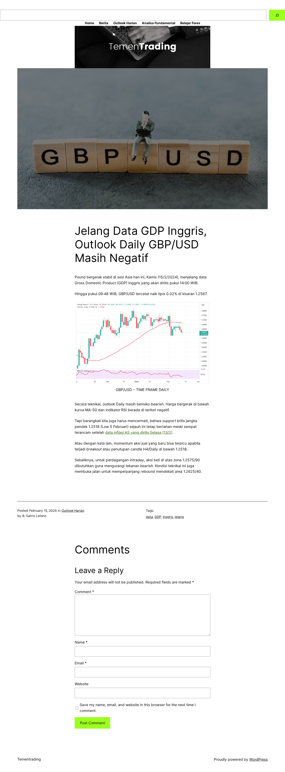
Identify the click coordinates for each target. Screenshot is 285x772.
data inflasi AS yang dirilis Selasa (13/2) (138, 432)
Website (81, 684)
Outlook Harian (73, 511)
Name (81, 642)
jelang (179, 517)
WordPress (258, 759)
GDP (158, 517)
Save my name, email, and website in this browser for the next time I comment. (138, 708)
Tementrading (29, 759)
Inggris (168, 517)
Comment (84, 592)
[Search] (277, 15)
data (149, 517)
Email (81, 663)
